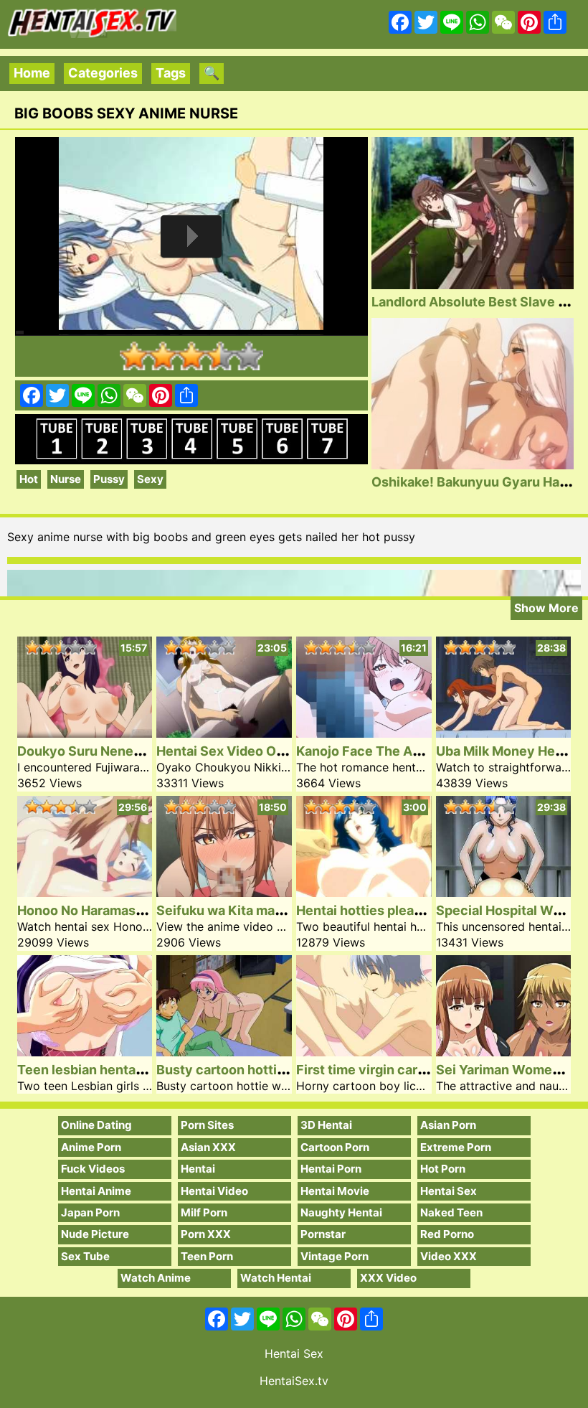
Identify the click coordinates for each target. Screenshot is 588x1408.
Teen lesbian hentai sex (90, 1069)
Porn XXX (206, 1234)
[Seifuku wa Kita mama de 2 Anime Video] (224, 892)
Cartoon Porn (334, 1147)
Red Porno (447, 1234)
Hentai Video (214, 1191)
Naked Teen (451, 1212)
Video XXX (448, 1256)
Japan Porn (90, 1212)
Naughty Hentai (341, 1212)
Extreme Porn (455, 1147)
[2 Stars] (162, 356)
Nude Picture (95, 1234)
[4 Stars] (220, 356)
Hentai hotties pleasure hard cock (401, 910)
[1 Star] (134, 356)
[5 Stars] (248, 356)
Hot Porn (442, 1168)
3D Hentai (326, 1125)
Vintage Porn (334, 1256)
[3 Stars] (191, 356)
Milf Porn (204, 1212)
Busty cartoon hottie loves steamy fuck (279, 1069)
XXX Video (388, 1278)
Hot (28, 479)
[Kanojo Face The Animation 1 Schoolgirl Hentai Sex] (364, 733)
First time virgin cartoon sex (383, 1069)
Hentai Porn (330, 1168)
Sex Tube (85, 1256)
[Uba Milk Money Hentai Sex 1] (504, 733)
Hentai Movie (334, 1191)
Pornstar (323, 1234)
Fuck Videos (93, 1168)
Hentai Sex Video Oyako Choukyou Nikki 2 (287, 751)
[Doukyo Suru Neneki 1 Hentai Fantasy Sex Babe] (85, 733)
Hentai (198, 1168)
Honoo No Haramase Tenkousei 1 (119, 910)
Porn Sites (207, 1125)
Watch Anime (155, 1278)
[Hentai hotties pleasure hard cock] (364, 892)
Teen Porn (207, 1256)
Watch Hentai (275, 1278)
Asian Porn (448, 1125)
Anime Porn (91, 1147)
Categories (103, 72)
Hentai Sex (448, 1191)
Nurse (65, 479)
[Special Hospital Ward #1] (504, 892)
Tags (171, 72)
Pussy (109, 479)
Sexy (150, 479)
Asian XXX (208, 1147)
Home (32, 72)
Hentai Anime (96, 1191)
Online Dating (96, 1125)
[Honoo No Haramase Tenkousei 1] (85, 892)
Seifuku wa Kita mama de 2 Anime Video (280, 910)
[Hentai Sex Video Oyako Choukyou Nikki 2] (224, 733)
